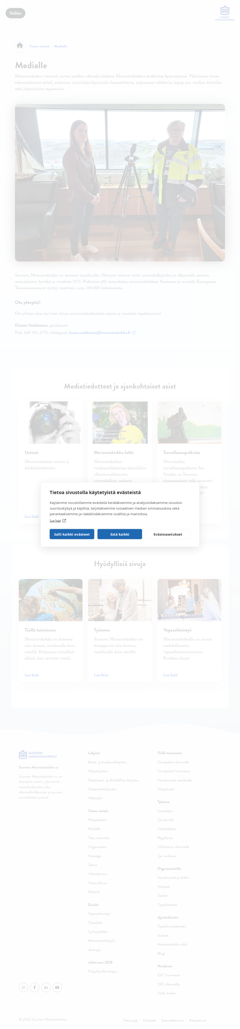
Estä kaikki (119, 534)
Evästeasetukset (168, 534)
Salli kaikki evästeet (72, 534)
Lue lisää (55, 520)
